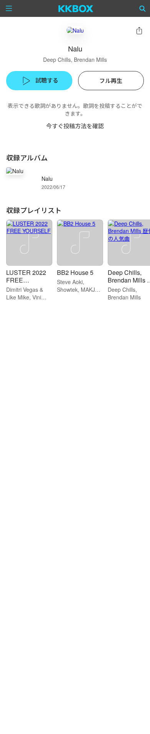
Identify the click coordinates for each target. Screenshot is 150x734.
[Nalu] (75, 30)
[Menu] (8, 8)
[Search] (142, 8)
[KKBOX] (76, 8)
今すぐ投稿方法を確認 (75, 126)
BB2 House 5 (75, 272)
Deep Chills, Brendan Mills (75, 59)
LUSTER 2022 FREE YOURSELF (26, 280)
